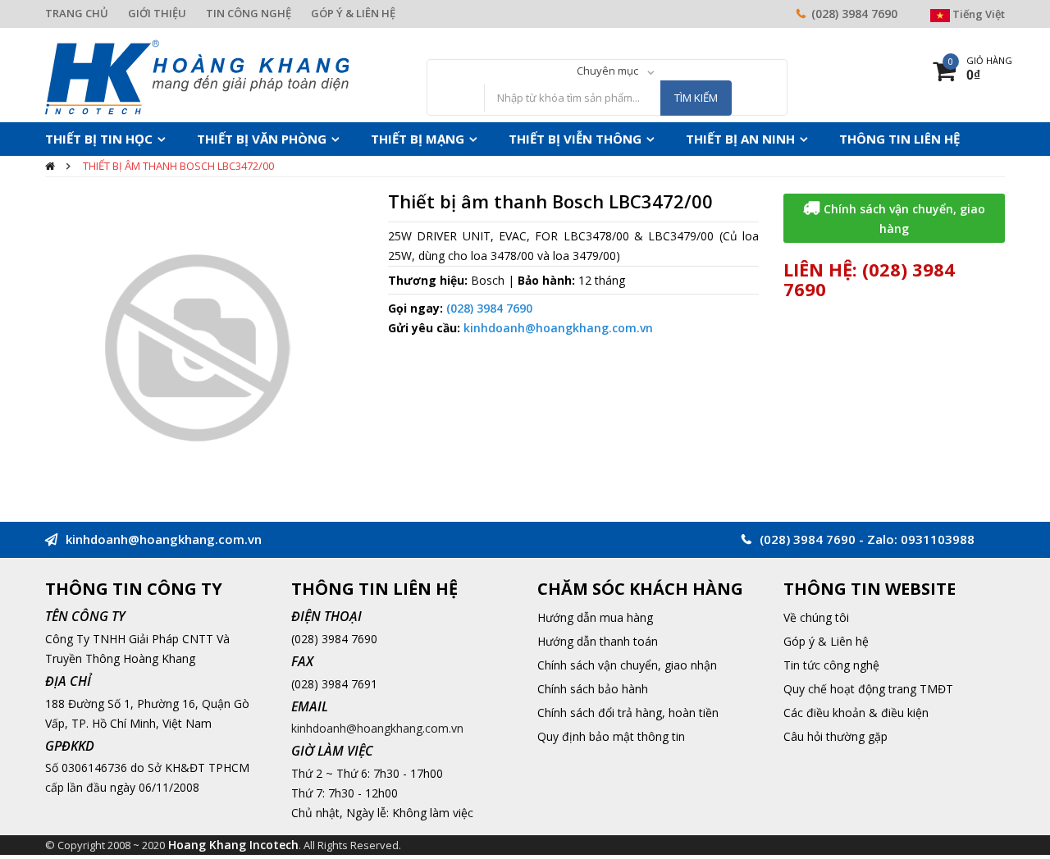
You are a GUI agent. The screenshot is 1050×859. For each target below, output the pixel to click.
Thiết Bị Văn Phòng (236, 138)
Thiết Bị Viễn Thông (516, 138)
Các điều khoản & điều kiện (856, 712)
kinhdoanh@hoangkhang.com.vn (558, 328)
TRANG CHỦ (76, 13)
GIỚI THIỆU (157, 13)
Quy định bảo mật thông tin (611, 736)
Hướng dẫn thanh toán (597, 641)
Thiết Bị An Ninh (663, 138)
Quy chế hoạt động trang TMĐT (868, 689)
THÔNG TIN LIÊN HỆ (804, 138)
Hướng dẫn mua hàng (595, 617)
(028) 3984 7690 (854, 13)
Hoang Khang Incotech (233, 844)
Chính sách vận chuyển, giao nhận (627, 665)
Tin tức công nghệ (831, 665)
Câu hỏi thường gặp (835, 736)
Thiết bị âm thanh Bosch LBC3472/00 (178, 165)
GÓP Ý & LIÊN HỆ (353, 13)
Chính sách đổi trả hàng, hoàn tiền (628, 712)
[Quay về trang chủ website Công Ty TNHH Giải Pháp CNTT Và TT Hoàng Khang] (197, 76)
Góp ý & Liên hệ (826, 641)
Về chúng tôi (816, 617)
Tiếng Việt (977, 14)
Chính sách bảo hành (592, 689)
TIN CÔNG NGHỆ (248, 13)
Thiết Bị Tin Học (91, 138)
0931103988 (938, 539)
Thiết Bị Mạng (375, 138)
